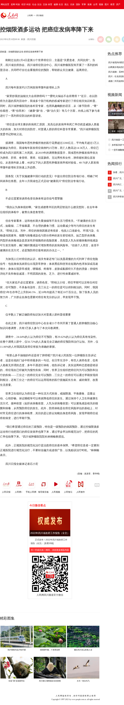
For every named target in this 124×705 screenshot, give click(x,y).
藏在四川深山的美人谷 (83, 650)
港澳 (89, 4)
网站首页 (5, 4)
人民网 (30, 15)
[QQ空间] (117, 39)
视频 (101, 4)
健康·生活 (58, 4)
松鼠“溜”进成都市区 (17, 681)
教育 (112, 4)
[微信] (108, 39)
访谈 (72, 4)
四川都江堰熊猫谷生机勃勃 (50, 681)
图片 (107, 4)
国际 (78, 4)
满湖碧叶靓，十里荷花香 (50, 650)
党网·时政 (15, 4)
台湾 (95, 4)
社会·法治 (36, 4)
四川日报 (31, 39)
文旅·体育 (47, 4)
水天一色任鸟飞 (83, 681)
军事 (84, 4)
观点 (66, 4)
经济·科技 (26, 4)
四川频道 (40, 15)
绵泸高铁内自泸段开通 (17, 650)
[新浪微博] (100, 39)
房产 (118, 4)
